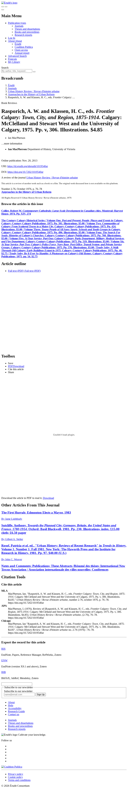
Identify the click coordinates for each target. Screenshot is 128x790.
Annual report (22, 53)
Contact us (13, 714)
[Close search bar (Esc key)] (6, 6)
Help (10, 705)
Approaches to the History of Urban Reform (31, 94)
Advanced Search (17, 56)
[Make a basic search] (2, 6)
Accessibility (15, 708)
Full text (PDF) (16, 270)
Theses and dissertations (27, 29)
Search (4, 67)
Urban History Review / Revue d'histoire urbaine (34, 91)
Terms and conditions (19, 780)
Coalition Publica (24, 47)
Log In (11, 38)
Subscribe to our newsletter (18, 691)
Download (48, 498)
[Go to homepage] (9, 2)
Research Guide (16, 711)
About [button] (11, 41)
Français (12, 59)
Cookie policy (15, 777)
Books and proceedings (27, 32)
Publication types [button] (17, 23)
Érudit (18, 44)
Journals (19, 26)
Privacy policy (15, 774)
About (18, 41)
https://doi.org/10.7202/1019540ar (25, 171)
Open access (21, 50)
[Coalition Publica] (11, 766)
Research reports (23, 35)
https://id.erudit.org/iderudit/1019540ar (27, 166)
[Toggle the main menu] (2, 9)
